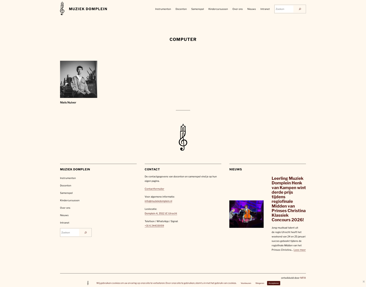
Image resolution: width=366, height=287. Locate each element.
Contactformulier (154, 188)
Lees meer (300, 249)
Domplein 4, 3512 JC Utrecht (161, 213)
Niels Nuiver (68, 102)
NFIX (303, 277)
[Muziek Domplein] (62, 9)
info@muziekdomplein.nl (158, 201)
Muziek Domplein (88, 9)
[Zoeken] (300, 9)
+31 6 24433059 (154, 225)
